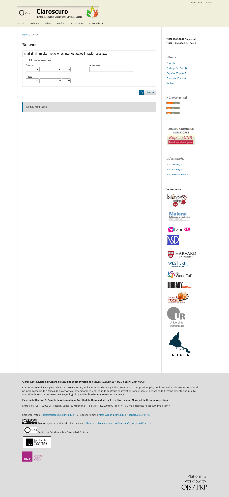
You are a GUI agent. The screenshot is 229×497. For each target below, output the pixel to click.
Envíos (60, 23)
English (170, 63)
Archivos (34, 23)
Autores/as (95, 65)
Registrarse (196, 2)
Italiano (170, 83)
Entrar (209, 2)
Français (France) (176, 78)
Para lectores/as (174, 164)
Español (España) (176, 73)
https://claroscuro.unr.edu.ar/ (59, 414)
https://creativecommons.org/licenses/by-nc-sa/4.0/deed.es (119, 423)
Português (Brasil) (176, 68)
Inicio (25, 34)
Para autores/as (174, 169)
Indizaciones (77, 23)
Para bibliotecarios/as (177, 174)
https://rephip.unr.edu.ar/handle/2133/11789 (125, 414)
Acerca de (95, 23)
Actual (20, 23)
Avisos (48, 23)
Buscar (150, 92)
